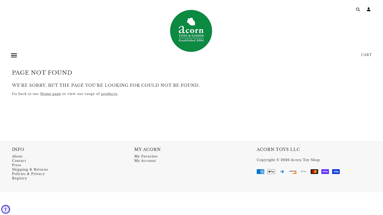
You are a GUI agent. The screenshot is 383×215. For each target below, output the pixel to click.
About (17, 156)
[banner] (191, 31)
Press (16, 165)
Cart (366, 55)
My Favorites (146, 156)
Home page (50, 94)
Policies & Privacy (28, 174)
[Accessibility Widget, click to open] (5, 209)
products (109, 94)
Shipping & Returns (30, 169)
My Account (145, 161)
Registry (19, 178)
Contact (19, 161)
